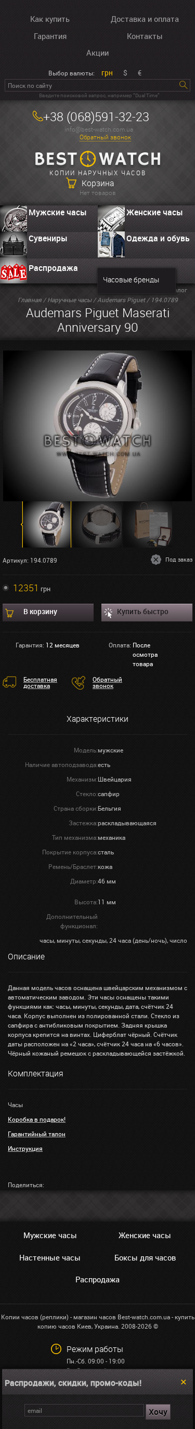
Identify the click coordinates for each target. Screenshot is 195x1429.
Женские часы (145, 1235)
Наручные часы (69, 299)
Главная (30, 299)
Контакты (145, 36)
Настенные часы (50, 1257)
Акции (97, 52)
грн (107, 72)
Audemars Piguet (121, 299)
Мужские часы (58, 212)
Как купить (50, 19)
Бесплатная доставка (40, 682)
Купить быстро (142, 611)
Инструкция (25, 1148)
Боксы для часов (145, 1257)
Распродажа (53, 268)
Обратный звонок (105, 137)
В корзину (40, 611)
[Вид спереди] (97, 425)
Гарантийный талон (37, 1133)
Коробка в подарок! (37, 1119)
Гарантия (50, 36)
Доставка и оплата (145, 19)
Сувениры (48, 238)
